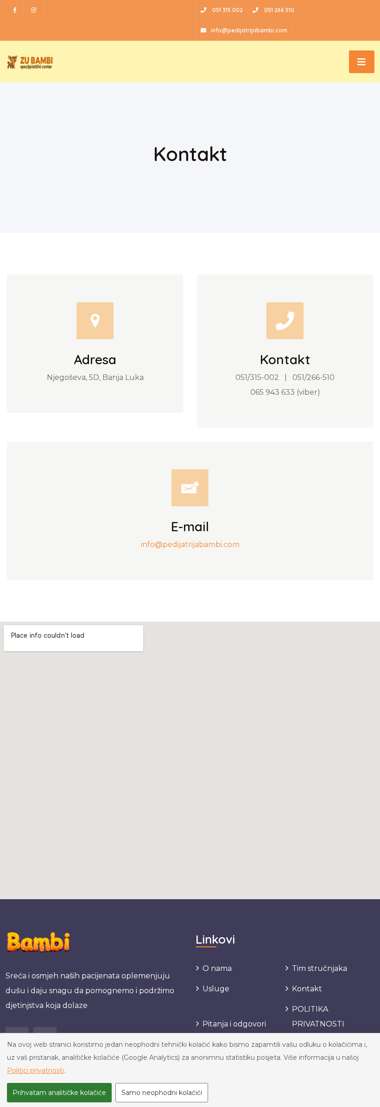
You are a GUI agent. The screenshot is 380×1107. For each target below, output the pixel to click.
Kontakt (307, 988)
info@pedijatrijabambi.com (190, 544)
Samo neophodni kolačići (161, 1092)
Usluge (216, 988)
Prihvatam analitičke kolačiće (59, 1092)
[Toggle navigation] (361, 61)
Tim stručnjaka (319, 968)
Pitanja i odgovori (234, 1024)
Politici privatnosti (35, 1070)
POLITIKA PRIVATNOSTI (318, 1016)
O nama (217, 968)
